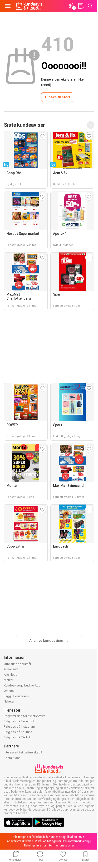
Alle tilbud (10, 674)
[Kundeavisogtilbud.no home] (29, 6)
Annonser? (11, 669)
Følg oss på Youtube (18, 732)
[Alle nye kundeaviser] (90, 125)
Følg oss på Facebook (19, 721)
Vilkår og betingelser (48, 841)
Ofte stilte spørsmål (17, 664)
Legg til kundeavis (16, 696)
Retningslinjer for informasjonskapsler (49, 845)
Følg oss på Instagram (19, 726)
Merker (8, 680)
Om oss (9, 690)
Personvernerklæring (76, 841)
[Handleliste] (81, 6)
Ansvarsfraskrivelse (20, 841)
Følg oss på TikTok (17, 737)
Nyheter (9, 701)
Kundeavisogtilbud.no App (22, 685)
